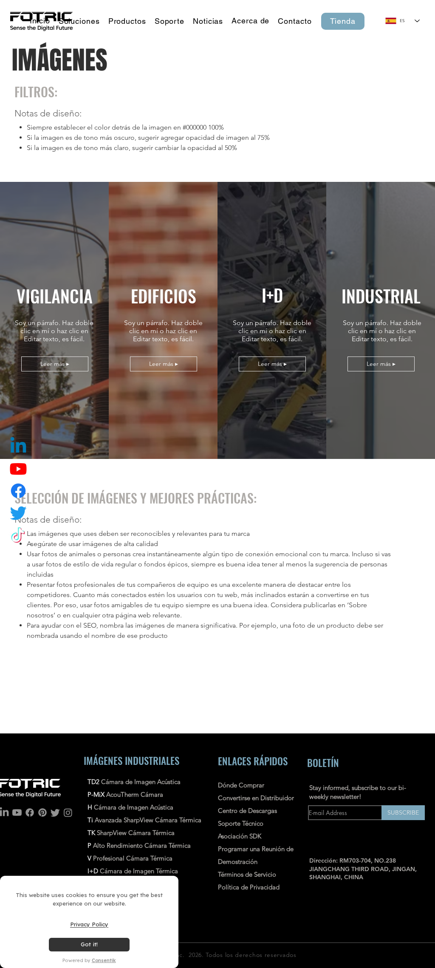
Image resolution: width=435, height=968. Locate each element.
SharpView (112, 833)
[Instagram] (67, 812)
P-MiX (97, 794)
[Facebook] (29, 812)
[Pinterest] (42, 812)
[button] (127, 21)
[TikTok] (18, 535)
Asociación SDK (239, 836)
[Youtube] (17, 812)
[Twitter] (18, 513)
